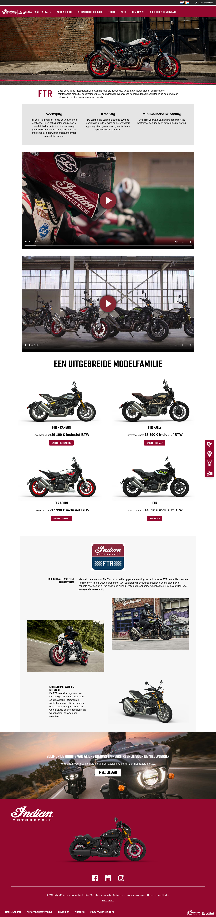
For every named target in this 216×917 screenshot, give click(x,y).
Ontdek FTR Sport (61, 519)
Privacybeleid (108, 900)
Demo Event (138, 12)
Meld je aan (108, 773)
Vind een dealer (43, 12)
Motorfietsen (64, 12)
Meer (123, 12)
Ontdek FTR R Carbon (61, 443)
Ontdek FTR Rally (155, 443)
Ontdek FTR (155, 519)
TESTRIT (111, 12)
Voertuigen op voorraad (163, 12)
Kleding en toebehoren (89, 12)
